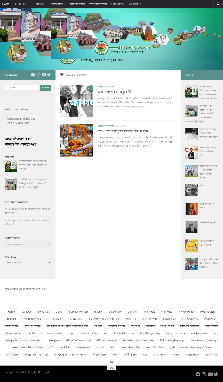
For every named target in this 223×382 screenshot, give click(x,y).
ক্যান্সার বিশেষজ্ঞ (11, 326)
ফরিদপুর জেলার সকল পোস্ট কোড (204, 333)
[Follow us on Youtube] (43, 75)
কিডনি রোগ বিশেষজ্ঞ (189, 318)
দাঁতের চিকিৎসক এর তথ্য (50, 333)
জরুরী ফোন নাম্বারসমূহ (189, 326)
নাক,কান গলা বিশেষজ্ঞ (89, 333)
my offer (98, 311)
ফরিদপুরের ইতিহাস (77, 4)
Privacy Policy (186, 311)
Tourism (39, 4)
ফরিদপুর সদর (54, 340)
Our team (132, 311)
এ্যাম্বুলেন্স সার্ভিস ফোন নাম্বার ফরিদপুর (141, 318)
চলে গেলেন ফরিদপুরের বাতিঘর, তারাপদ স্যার (123, 131)
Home (5, 4)
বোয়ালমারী (100, 347)
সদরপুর (115, 354)
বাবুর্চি (50, 347)
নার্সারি (106, 333)
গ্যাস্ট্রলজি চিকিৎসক (116, 326)
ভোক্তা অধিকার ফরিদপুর (130, 347)
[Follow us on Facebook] (33, 75)
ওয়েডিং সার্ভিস (57, 4)
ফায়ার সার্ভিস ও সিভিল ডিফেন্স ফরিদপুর (138, 340)
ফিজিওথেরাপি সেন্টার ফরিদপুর (172, 340)
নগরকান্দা (70, 333)
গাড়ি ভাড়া (98, 326)
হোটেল (111, 361)
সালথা (145, 354)
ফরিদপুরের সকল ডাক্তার (107, 340)
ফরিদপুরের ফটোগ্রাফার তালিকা (78, 340)
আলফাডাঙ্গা (56, 318)
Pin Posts (149, 311)
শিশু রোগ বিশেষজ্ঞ (99, 354)
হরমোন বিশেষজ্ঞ (159, 354)
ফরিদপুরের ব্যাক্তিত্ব (98, 4)
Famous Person (78, 311)
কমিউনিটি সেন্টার (169, 318)
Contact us (135, 4)
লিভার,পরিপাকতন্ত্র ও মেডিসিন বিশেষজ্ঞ (70, 354)
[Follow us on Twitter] (49, 75)
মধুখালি (172, 347)
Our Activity (117, 4)
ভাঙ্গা (112, 347)
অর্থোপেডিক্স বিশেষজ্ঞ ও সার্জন (34, 318)
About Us (26, 311)
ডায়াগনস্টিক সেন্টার (12, 333)
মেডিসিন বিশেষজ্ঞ (12, 354)
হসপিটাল (175, 354)
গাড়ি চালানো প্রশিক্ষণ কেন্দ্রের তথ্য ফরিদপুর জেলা (67, 326)
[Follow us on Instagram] (38, 75)
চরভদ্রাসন (150, 326)
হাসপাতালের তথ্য (192, 354)
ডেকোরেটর (30, 333)
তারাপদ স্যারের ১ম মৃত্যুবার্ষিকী (115, 92)
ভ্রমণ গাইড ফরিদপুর (154, 347)
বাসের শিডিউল (64, 347)
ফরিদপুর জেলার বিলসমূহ (175, 333)
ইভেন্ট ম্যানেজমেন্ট (74, 318)
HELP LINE (20, 4)
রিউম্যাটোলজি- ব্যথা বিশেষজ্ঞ (36, 354)
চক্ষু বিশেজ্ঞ (135, 326)
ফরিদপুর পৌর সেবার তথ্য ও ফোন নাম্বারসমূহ (24, 340)
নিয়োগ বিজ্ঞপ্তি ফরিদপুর (150, 333)
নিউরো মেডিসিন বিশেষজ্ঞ (124, 333)
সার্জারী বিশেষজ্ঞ (130, 354)
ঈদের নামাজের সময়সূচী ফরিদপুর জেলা (103, 318)
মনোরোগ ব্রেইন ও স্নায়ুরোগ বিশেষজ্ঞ (196, 347)
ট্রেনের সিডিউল (211, 326)
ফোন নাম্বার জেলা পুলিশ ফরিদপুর (203, 340)
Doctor (59, 311)
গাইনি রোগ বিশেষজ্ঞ (32, 326)
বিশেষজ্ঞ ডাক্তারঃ (83, 347)
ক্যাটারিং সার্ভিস (210, 318)
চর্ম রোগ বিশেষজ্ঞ (167, 326)
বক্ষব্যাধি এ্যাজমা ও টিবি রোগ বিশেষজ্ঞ (27, 347)
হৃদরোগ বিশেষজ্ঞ (211, 354)
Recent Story (207, 311)
